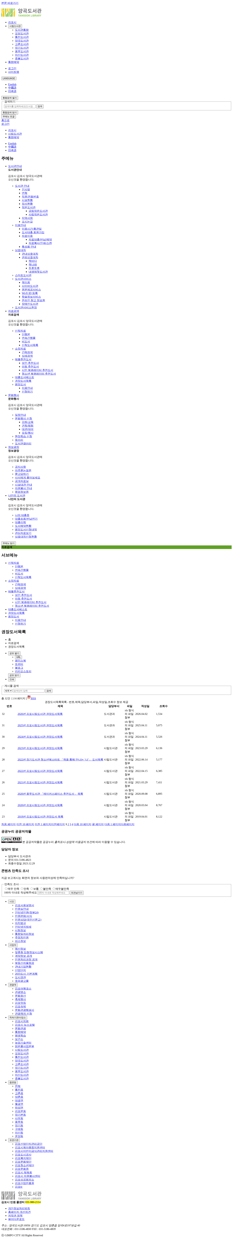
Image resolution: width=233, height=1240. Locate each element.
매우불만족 (62, 888)
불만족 (47, 888)
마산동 (19, 1132)
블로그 (19, 667)
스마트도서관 (23, 275)
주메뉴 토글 (8, 116)
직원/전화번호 (30, 196)
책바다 (33, 261)
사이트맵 (13, 71)
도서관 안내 (22, 185)
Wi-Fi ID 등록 (30, 293)
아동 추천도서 (30, 366)
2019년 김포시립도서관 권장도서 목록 (40, 816)
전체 (17, 1086)
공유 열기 (14, 653)
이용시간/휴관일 (32, 228)
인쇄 (12, 679)
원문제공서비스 (31, 289)
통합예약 (13, 62)
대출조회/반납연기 (26, 518)
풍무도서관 (22, 51)
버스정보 (20, 941)
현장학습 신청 (23, 436)
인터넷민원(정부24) (27, 912)
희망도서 (20, 384)
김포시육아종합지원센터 (30, 1147)
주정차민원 (22, 937)
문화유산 (20, 995)
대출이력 (20, 522)
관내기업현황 (23, 966)
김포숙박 (20, 1006)
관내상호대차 (30, 253)
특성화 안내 (29, 246)
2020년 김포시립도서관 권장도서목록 (40, 805)
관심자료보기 (23, 533)
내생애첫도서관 (38, 271)
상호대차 (20, 250)
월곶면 (19, 1104)
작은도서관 (28, 207)
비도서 (26, 341)
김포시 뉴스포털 (25, 1024)
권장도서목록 (23, 380)
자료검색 (13, 311)
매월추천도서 (23, 359)
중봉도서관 (22, 58)
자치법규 (20, 923)
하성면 (19, 1107)
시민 (12, 901)
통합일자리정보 (24, 933)
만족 (26, 888)
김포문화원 (22, 1168)
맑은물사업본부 (24, 1046)
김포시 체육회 (23, 1172)
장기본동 (20, 1114)
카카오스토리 (23, 671)
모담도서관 (22, 33)
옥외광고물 (22, 980)
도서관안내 (15, 166)
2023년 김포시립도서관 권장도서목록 (40, 748)
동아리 (19, 439)
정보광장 (13, 447)
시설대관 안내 (23, 484)
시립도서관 (15, 26)
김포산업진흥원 (24, 1183)
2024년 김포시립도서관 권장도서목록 (40, 736)
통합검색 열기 (10, 98)
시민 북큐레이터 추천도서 (37, 370)
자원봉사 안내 (23, 488)
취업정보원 (22, 491)
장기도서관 (22, 47)
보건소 (19, 1039)
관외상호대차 (30, 257)
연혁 (24, 193)
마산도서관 (22, 54)
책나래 (33, 264)
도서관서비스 (23, 278)
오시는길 (27, 221)
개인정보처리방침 (19, 1208)
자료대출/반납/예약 (40, 239)
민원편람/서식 (23, 916)
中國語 (12, 87)
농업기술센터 (23, 1042)
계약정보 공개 (23, 955)
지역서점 (27, 218)
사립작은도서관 (38, 214)
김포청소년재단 (24, 1165)
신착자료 (20, 330)
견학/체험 (27, 425)
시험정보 (20, 930)
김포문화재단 (23, 1161)
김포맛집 (20, 1002)
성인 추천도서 (30, 363)
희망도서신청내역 (26, 529)
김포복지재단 (23, 1158)
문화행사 (13, 395)
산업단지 (20, 970)
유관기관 (14, 1140)
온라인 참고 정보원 (33, 300)
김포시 (12, 22)
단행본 (26, 334)
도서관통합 (22, 29)
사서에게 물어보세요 (27, 477)
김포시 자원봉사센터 (27, 1176)
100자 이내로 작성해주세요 (20, 892)
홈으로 (5, 120)
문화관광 (20, 1028)
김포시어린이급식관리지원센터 (34, 1151)
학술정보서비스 (31, 296)
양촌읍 (19, 1096)
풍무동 (19, 1121)
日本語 (12, 91)
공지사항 (20, 466)
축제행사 (20, 999)
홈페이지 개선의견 (19, 1212)
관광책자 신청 (23, 1013)
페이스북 (20, 660)
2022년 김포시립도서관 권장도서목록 (40, 771)
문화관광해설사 (24, 1010)
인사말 (26, 189)
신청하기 (27, 391)
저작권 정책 (15, 1215)
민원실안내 (22, 908)
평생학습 (20, 1035)
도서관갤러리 (23, 443)
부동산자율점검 (24, 963)
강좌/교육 (27, 422)
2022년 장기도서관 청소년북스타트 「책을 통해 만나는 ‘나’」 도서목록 (60, 759)
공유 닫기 (14, 675)
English (12, 84)
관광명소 (20, 992)
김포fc (19, 1186)
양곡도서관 (22, 40)
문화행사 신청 (23, 418)
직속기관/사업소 (18, 1017)
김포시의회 (22, 1021)
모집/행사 (27, 432)
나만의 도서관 (16, 495)
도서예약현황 (23, 525)
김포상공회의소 (24, 1179)
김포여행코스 (23, 988)
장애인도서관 (30, 303)
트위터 (19, 664)
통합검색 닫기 (10, 112)
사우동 (19, 1118)
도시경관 (20, 977)
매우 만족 (13, 888)
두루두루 (34, 268)
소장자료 (20, 348)
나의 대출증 (22, 515)
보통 (36, 888)
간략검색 (27, 352)
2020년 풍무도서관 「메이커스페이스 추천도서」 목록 (50, 793)
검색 (49, 690)
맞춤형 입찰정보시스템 (29, 952)
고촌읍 (19, 1093)
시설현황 (27, 200)
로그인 (12, 68)
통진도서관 (22, 37)
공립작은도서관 (38, 210)
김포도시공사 (23, 1154)
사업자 (13, 945)
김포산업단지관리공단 (28, 1143)
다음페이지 (119, 824)
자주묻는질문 (23, 470)
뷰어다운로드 (16, 1219)
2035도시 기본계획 (26, 973)
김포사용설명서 (24, 905)
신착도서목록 (30, 345)
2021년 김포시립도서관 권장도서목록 (40, 782)
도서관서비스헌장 (26, 307)
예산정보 (20, 948)
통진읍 (19, 1089)
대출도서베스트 (24, 377)
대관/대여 (27, 429)
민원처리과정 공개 (26, 959)
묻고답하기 (22, 474)
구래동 (19, 1129)
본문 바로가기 (9, 3)
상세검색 (27, 355)
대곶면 (19, 1100)
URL (18, 657)
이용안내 (20, 225)
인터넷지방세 (23, 926)
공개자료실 (22, 481)
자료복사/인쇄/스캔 (40, 243)
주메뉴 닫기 (8, 543)
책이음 (26, 282)
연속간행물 (28, 337)
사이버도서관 (30, 286)
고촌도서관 (22, 44)
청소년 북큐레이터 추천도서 (39, 373)
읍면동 (13, 1082)
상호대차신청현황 (26, 536)
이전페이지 (50, 824)
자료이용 (27, 235)
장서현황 (27, 203)
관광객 (13, 985)
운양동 (19, 1136)
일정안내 (20, 414)
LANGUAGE (9, 78)
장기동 (19, 1125)
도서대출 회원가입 (33, 232)
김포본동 (20, 1111)
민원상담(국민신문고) (28, 919)
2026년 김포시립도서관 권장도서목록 (40, 713)
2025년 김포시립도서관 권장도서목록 (40, 725)
